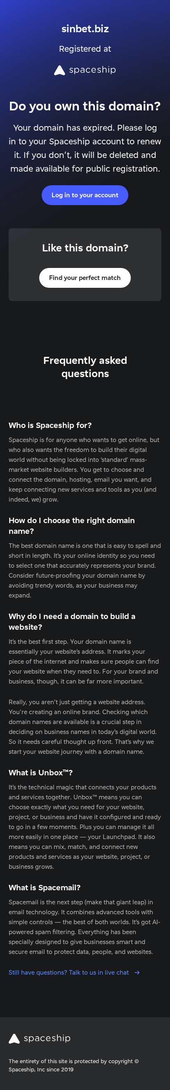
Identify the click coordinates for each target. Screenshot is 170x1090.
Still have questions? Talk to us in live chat (69, 972)
